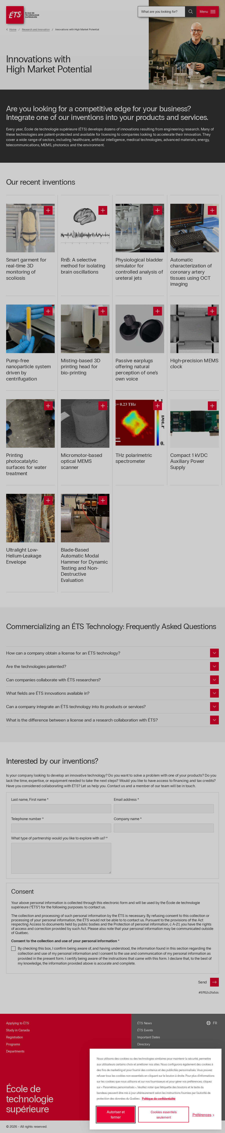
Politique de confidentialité (158, 1099)
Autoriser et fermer (116, 1114)
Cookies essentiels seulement (164, 1114)
